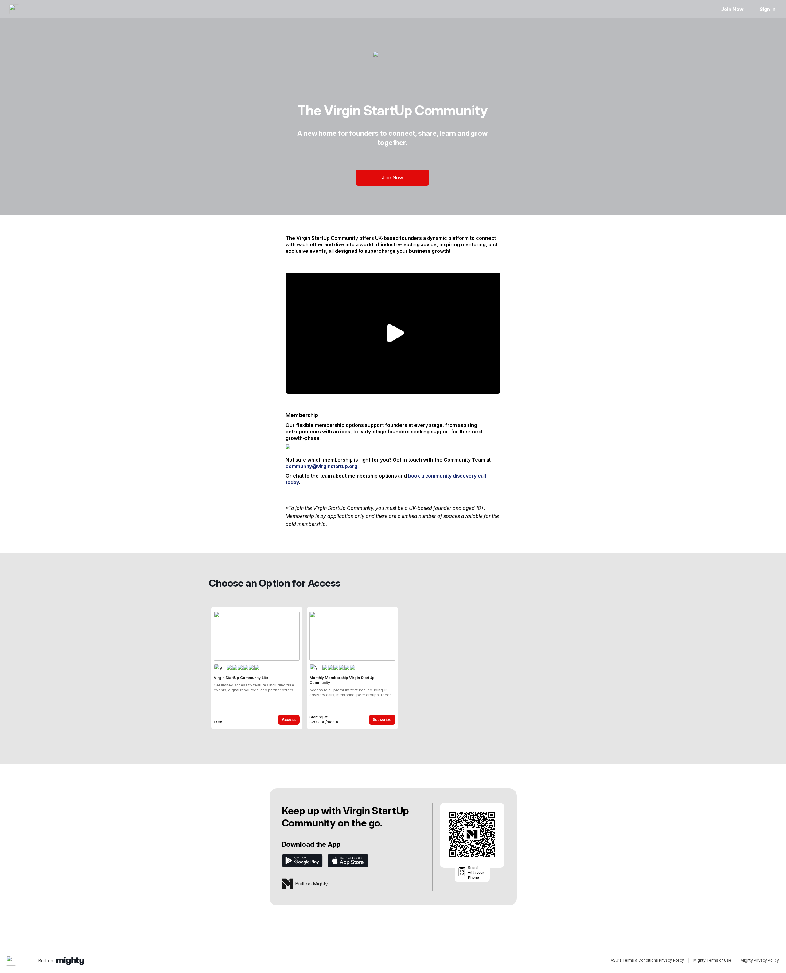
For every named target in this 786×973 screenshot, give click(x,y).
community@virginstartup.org (321, 466)
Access (289, 719)
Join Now (732, 9)
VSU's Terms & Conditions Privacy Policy (647, 960)
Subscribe (382, 719)
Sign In (768, 9)
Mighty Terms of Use (712, 960)
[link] (257, 668)
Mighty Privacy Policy (760, 960)
